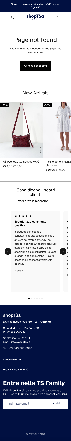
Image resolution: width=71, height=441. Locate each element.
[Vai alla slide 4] (37, 298)
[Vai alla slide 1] (29, 298)
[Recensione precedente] (8, 251)
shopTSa (39, 434)
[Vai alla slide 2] (31, 298)
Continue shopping (35, 65)
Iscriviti (56, 403)
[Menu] (4, 17)
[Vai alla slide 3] (34, 298)
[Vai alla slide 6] (42, 298)
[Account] (58, 17)
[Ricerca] (12, 17)
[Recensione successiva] (63, 251)
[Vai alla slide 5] (39, 298)
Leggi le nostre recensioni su (27, 321)
